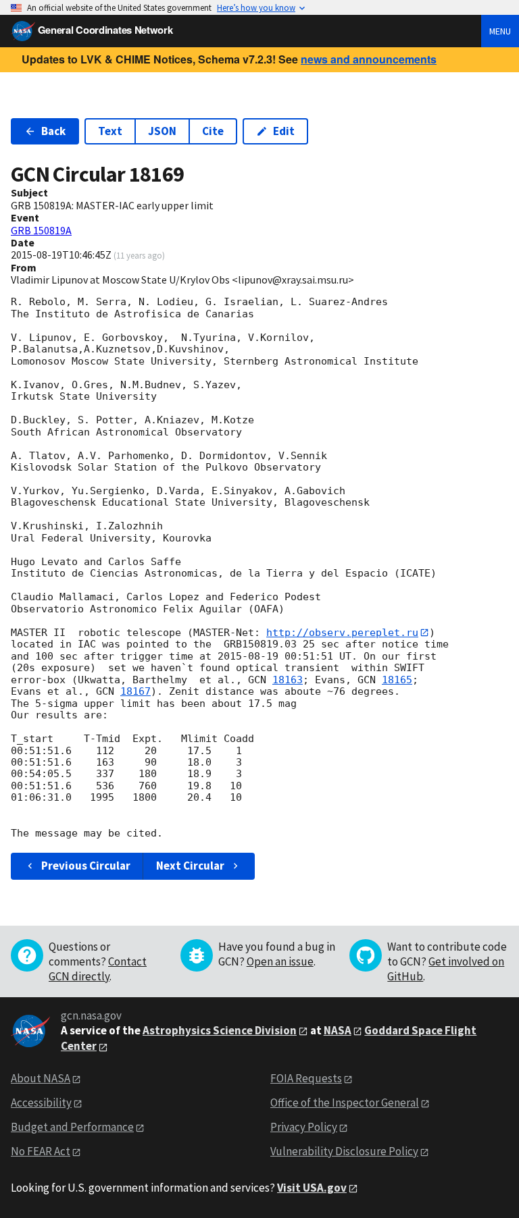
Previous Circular (85, 865)
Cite (213, 131)
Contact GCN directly (98, 969)
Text (110, 131)
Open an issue (280, 961)
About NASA (40, 1078)
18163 (287, 680)
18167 (135, 691)
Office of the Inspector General (344, 1102)
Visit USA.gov (312, 1187)
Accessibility (41, 1102)
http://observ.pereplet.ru (342, 633)
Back (53, 131)
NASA (337, 1030)
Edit (284, 131)
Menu (500, 31)
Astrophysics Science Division (220, 1030)
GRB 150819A (41, 230)
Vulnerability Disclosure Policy (344, 1151)
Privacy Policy (303, 1126)
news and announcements (369, 59)
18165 (397, 680)
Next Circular (190, 865)
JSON (162, 131)
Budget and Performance (72, 1126)
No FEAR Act (40, 1151)
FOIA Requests (306, 1078)
